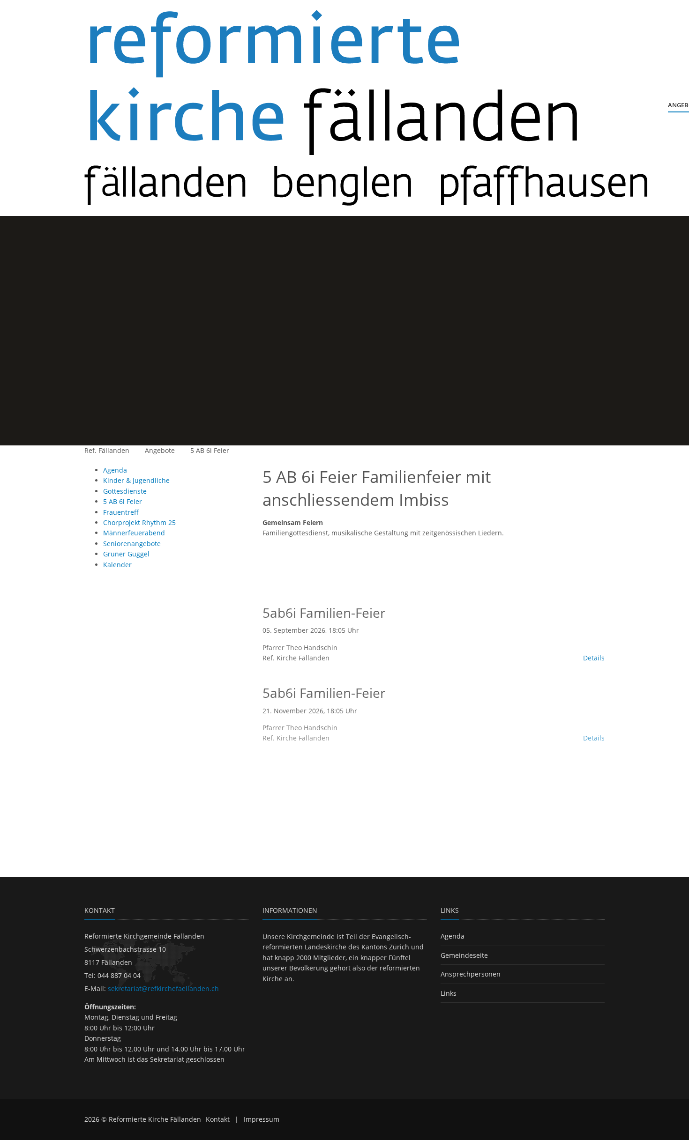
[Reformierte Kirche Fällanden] (365, 108)
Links (449, 993)
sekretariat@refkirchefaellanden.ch (163, 988)
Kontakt (218, 1119)
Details (594, 657)
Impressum (261, 1119)
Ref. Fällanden (106, 450)
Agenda (452, 936)
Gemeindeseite (464, 955)
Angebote (160, 450)
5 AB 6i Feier (209, 450)
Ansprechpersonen (471, 974)
